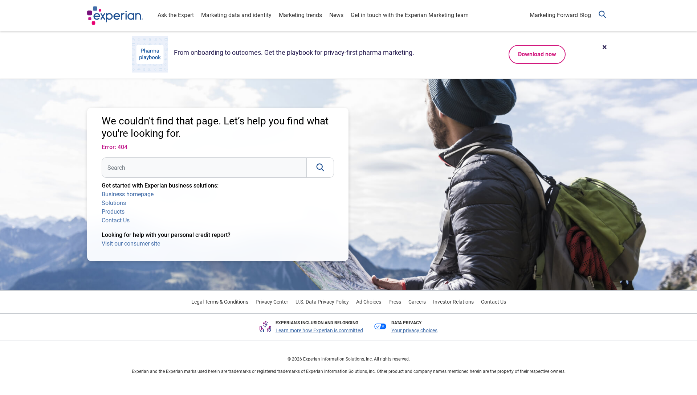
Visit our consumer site (131, 243)
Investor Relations (453, 302)
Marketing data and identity (236, 15)
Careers (417, 302)
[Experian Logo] (115, 15)
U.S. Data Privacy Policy (322, 302)
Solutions (114, 202)
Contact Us (116, 220)
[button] (602, 15)
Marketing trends (300, 15)
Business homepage (128, 194)
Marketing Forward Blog (560, 15)
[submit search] (320, 167)
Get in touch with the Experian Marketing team (410, 15)
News (336, 15)
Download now (537, 54)
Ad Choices (368, 302)
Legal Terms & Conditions (219, 302)
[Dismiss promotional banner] (604, 47)
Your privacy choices (414, 330)
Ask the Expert (176, 15)
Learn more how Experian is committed (319, 330)
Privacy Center (272, 302)
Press (394, 302)
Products (113, 211)
